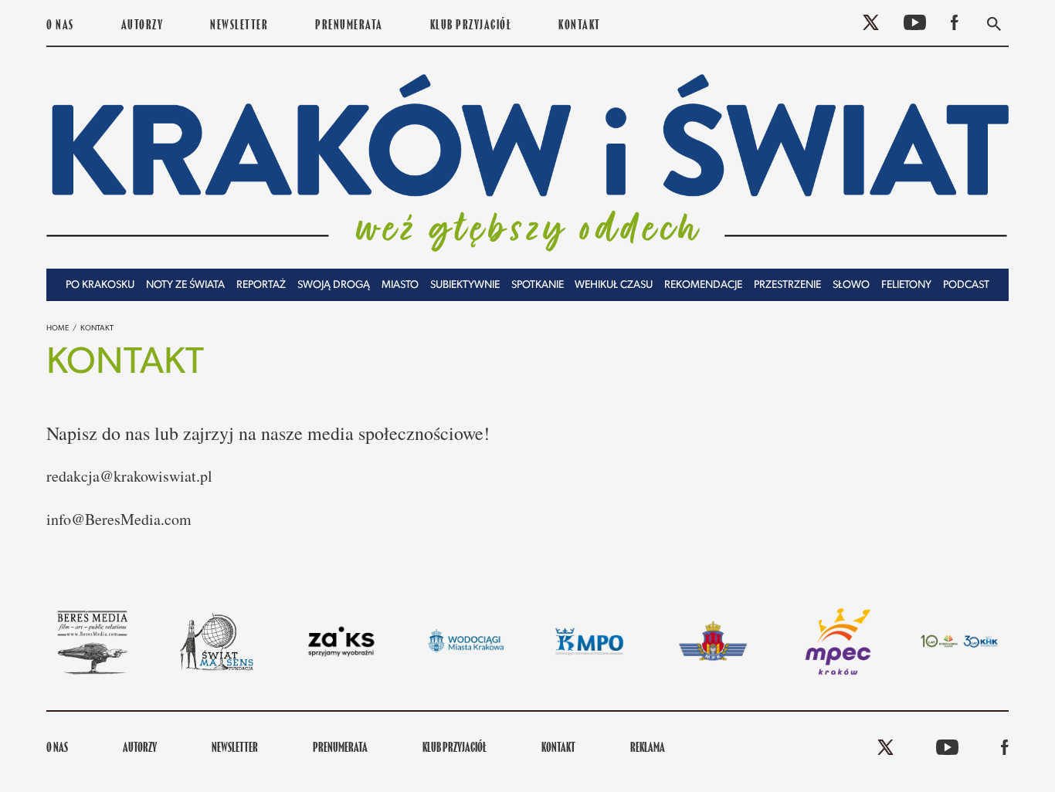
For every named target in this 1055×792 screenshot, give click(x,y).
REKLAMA (647, 749)
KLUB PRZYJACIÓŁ (471, 26)
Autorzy (142, 26)
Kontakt (579, 26)
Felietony (906, 285)
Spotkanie (537, 285)
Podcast (966, 285)
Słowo (851, 285)
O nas (60, 26)
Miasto (400, 285)
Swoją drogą (333, 285)
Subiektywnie (465, 285)
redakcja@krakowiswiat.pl (129, 475)
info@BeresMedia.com (119, 519)
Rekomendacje (703, 285)
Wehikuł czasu (614, 285)
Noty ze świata (185, 285)
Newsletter (239, 26)
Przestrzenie (787, 285)
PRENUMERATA (349, 26)
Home (57, 328)
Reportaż (261, 285)
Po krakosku (100, 285)
